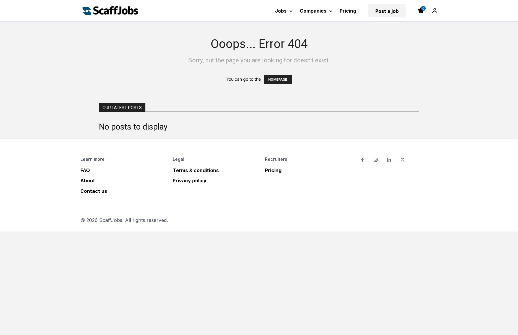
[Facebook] (362, 160)
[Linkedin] (389, 160)
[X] (402, 160)
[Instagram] (376, 160)
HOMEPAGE (277, 79)
